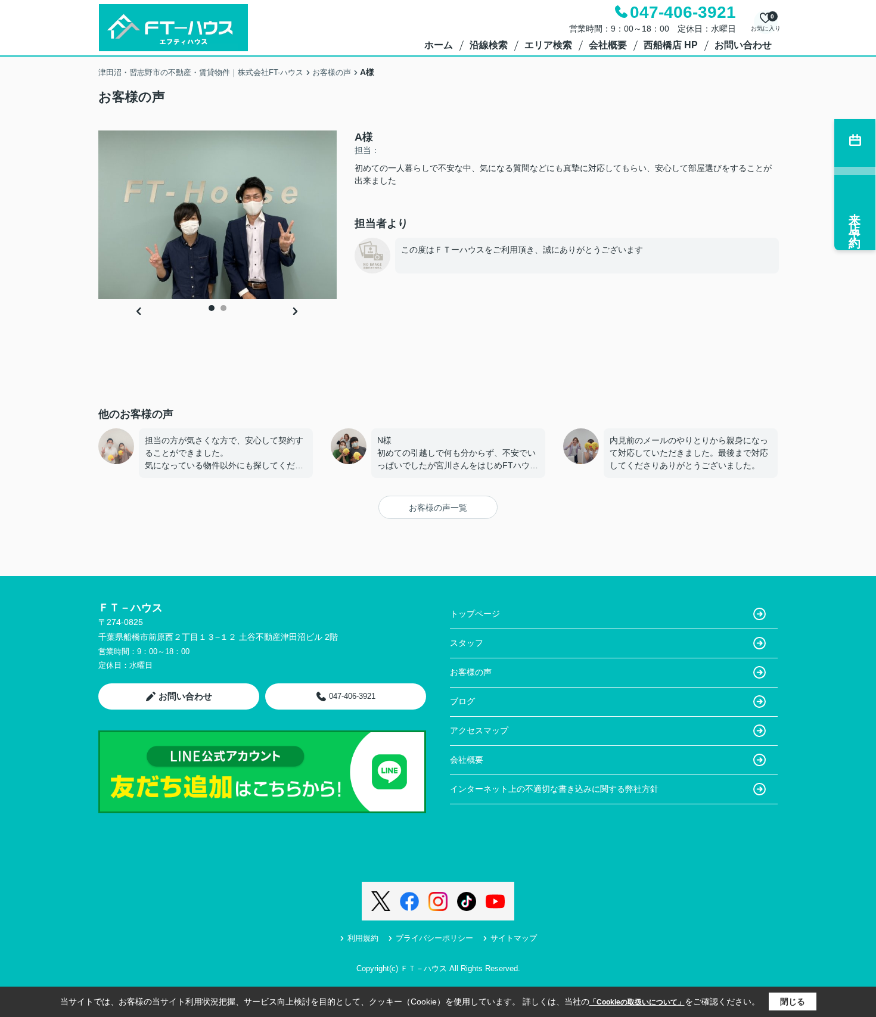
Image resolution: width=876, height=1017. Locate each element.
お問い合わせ (743, 45)
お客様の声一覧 (438, 507)
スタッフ (466, 643)
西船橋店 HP (671, 45)
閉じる (792, 1001)
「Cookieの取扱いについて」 (637, 1002)
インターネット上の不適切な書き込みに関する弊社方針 (554, 789)
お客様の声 (471, 672)
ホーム (438, 45)
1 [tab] (212, 308)
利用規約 (362, 938)
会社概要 (608, 45)
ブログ (462, 701)
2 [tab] (223, 308)
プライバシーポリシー (434, 938)
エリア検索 (548, 45)
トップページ (475, 613)
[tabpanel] (217, 214)
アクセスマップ (479, 730)
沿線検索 (489, 45)
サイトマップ (513, 938)
